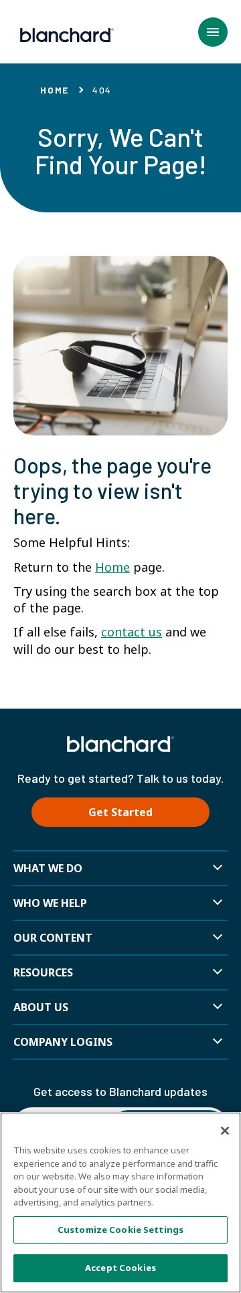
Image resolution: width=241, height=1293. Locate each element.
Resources (43, 972)
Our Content (52, 937)
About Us (40, 1007)
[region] (120, 1202)
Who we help (50, 903)
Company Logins (62, 1042)
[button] (213, 32)
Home (54, 90)
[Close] (225, 1130)
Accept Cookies (120, 1268)
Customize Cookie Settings (120, 1230)
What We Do (47, 868)
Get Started (120, 812)
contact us (131, 632)
